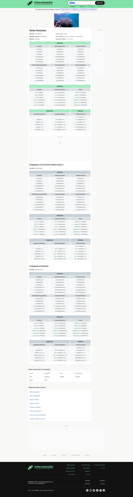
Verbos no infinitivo (35, 407)
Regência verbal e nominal (37, 419)
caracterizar (78, 373)
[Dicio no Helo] (94, 490)
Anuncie (103, 468)
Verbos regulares (35, 392)
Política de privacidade (99, 465)
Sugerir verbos (86, 468)
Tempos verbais (34, 399)
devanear (47, 376)
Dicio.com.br (42, 483)
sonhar (31, 373)
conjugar (100, 3)
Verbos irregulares (35, 396)
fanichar (54, 455)
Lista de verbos (71, 474)
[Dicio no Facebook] (104, 490)
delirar (31, 380)
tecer (61, 373)
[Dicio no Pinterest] (100, 490)
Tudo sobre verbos (85, 465)
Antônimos (100, 6)
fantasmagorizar (75, 455)
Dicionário (82, 6)
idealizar (77, 376)
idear (30, 376)
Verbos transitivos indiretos (38, 415)
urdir (46, 380)
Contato (88, 474)
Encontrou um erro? (70, 471)
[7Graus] (37, 490)
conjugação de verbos (43, 481)
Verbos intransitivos (35, 411)
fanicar (45, 455)
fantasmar (87, 455)
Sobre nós (87, 471)
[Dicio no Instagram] (87, 490)
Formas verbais (34, 403)
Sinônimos (91, 6)
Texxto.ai (103, 483)
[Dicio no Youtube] (90, 490)
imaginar (47, 373)
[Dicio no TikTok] (97, 490)
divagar (62, 376)
